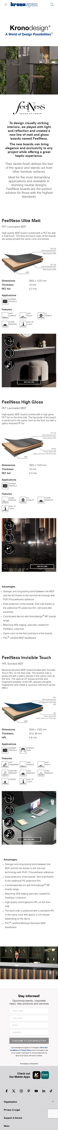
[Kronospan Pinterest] (29, 1091)
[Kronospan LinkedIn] (43, 1091)
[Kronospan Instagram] (21, 1091)
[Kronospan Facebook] (6, 1091)
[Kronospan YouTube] (36, 1091)
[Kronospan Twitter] (13, 1091)
